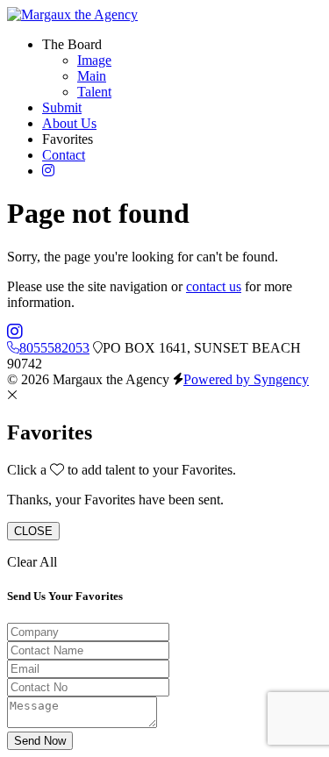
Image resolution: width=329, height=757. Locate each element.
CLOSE (33, 531)
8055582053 (54, 347)
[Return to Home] (72, 14)
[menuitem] (94, 60)
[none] (72, 44)
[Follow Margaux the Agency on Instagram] (15, 332)
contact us (213, 286)
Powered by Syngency (246, 379)
